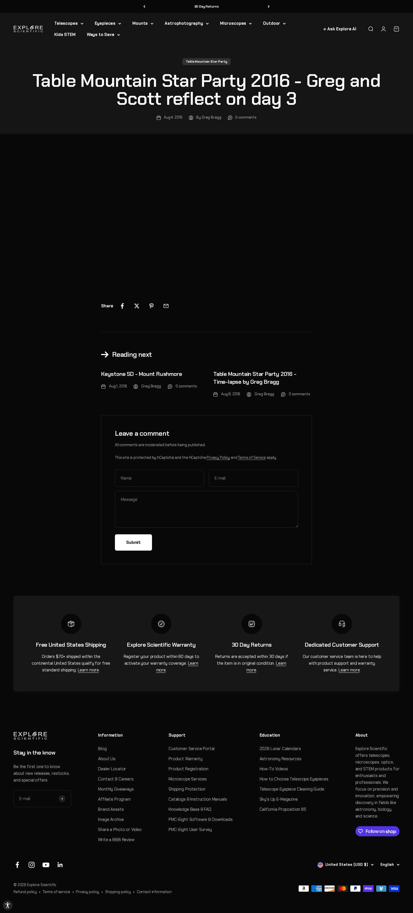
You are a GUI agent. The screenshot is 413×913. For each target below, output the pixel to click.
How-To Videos (274, 769)
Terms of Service (252, 457)
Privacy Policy (218, 457)
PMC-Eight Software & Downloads (201, 819)
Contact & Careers (115, 779)
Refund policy (25, 891)
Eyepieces (105, 23)
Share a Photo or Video (120, 829)
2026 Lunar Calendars (280, 748)
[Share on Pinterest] (151, 306)
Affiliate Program (114, 799)
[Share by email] (166, 306)
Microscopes (233, 23)
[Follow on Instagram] (31, 865)
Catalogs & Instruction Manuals (198, 799)
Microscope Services (188, 779)
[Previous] (144, 6)
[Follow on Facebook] (17, 865)
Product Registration (188, 769)
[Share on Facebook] (122, 306)
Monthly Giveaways (115, 789)
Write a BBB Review (116, 839)
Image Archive (111, 819)
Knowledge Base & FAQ (190, 809)
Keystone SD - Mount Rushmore (141, 374)
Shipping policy (118, 891)
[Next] (269, 6)
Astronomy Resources (280, 759)
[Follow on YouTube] (46, 865)
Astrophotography (184, 23)
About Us (106, 759)
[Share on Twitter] (136, 306)
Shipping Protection (187, 789)
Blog (102, 748)
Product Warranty (186, 759)
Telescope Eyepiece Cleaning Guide (292, 789)
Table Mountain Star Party (206, 61)
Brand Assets (111, 809)
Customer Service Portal (192, 748)
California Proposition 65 (283, 809)
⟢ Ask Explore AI (339, 29)
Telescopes (66, 23)
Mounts (140, 23)
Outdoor (271, 23)
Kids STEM (65, 34)
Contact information (154, 891)
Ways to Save (100, 34)
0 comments (246, 117)
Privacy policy (87, 891)
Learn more (88, 670)
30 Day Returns (206, 6)
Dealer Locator (112, 769)
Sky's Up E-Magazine (279, 799)
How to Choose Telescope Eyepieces (294, 779)
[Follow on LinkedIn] (60, 865)
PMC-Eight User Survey (190, 829)
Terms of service (56, 891)
